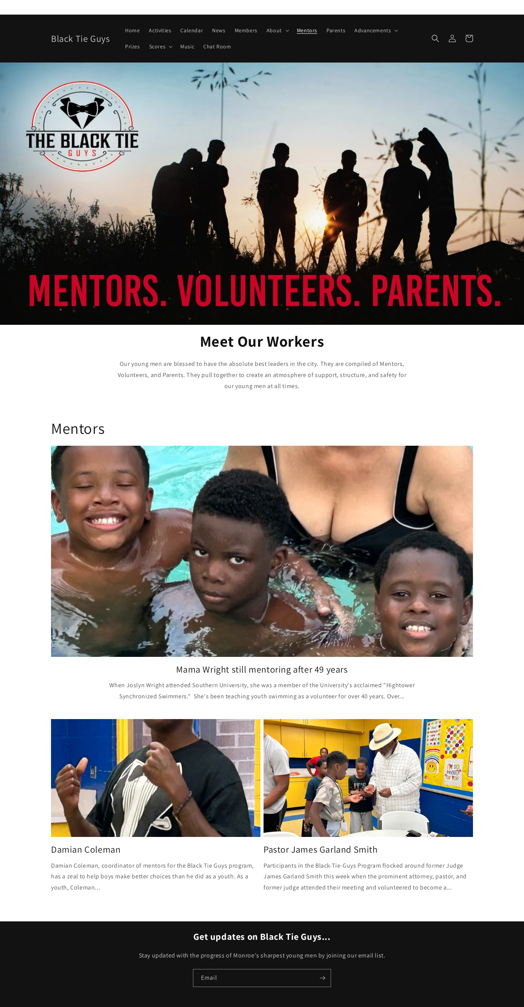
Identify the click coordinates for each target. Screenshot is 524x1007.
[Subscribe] (322, 978)
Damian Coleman (85, 849)
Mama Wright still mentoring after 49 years (262, 669)
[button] (277, 30)
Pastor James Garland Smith (321, 849)
